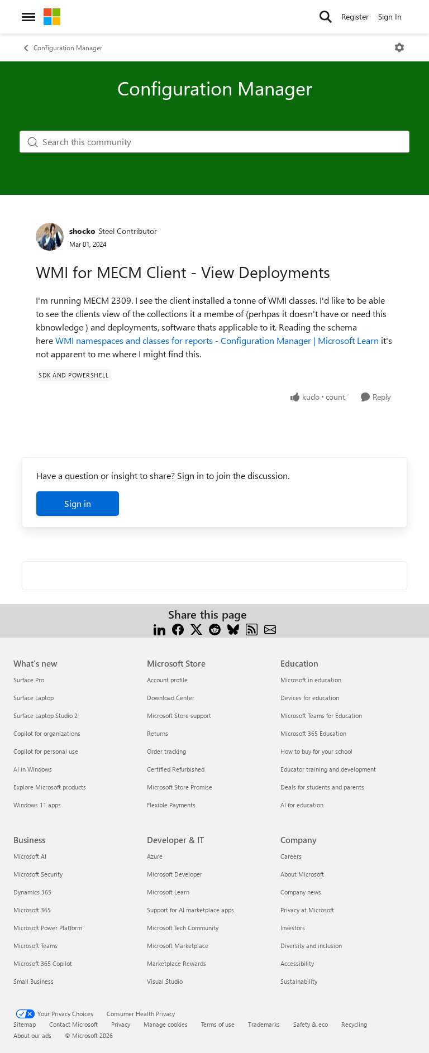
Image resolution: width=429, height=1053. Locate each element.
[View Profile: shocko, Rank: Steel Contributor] (50, 237)
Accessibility (297, 963)
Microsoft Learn (168, 892)
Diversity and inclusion (311, 945)
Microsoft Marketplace (177, 945)
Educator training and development (328, 769)
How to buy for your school (316, 751)
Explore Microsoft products (49, 787)
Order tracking (166, 751)
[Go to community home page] (52, 16)
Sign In (390, 16)
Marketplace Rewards (176, 963)
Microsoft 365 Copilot (42, 963)
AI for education (301, 805)
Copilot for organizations (46, 733)
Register (355, 16)
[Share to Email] (270, 628)
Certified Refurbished (175, 769)
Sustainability (298, 981)
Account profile (167, 680)
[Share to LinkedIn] (159, 628)
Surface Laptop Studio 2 (45, 715)
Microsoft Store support (179, 715)
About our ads (32, 1035)
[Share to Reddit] (215, 628)
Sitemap (24, 1024)
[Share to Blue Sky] (233, 628)
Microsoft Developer (174, 874)
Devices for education (309, 697)
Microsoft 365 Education (313, 733)
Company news (300, 892)
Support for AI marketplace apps (190, 910)
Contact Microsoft (73, 1024)
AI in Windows (32, 769)
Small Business (33, 981)
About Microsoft (302, 874)
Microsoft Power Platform (47, 927)
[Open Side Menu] (28, 16)
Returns (157, 733)
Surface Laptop (33, 697)
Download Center (170, 697)
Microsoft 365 (32, 910)
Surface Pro (28, 680)
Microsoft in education (310, 680)
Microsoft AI (29, 856)
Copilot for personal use (45, 751)
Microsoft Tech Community (182, 927)
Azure (155, 856)
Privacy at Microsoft (307, 910)
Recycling (354, 1024)
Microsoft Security (38, 874)
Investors (292, 927)
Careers (291, 856)
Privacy (120, 1024)
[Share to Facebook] (178, 628)
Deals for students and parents (322, 787)
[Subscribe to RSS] (252, 628)
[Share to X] (196, 628)
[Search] (325, 16)
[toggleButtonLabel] (399, 47)
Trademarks (264, 1024)
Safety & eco (310, 1024)
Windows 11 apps (37, 805)
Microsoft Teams (35, 945)
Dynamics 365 (32, 892)
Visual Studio (165, 981)
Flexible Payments (171, 805)
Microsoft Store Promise (179, 787)
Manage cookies (166, 1024)
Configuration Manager (68, 47)
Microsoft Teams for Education (321, 715)
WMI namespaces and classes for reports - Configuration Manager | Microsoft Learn (217, 340)
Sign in (77, 503)
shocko (82, 231)
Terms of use (218, 1024)
